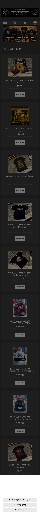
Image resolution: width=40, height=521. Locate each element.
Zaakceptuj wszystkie (20, 510)
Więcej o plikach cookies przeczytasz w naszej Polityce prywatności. (19, 494)
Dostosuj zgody (20, 505)
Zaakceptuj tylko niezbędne (20, 500)
